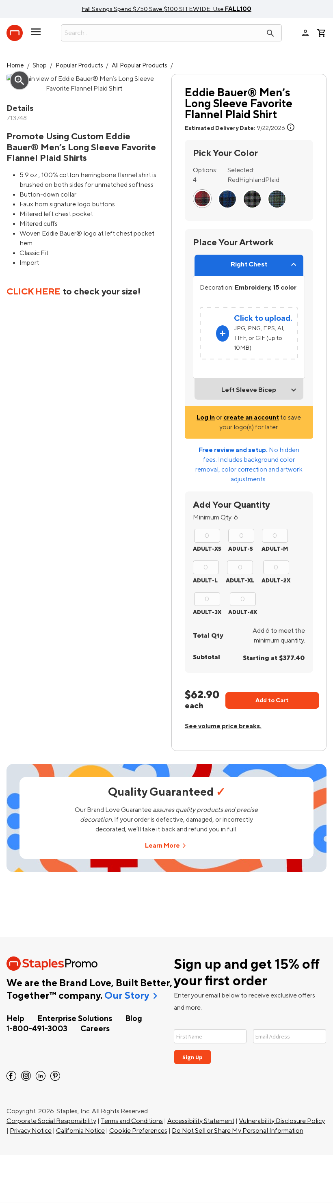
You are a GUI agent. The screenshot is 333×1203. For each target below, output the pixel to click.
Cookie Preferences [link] (138, 1130)
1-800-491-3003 (36, 1029)
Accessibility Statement (200, 1121)
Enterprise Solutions (74, 1019)
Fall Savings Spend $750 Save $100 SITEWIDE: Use (166, 9)
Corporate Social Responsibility (51, 1121)
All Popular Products (139, 65)
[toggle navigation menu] (36, 35)
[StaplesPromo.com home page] (14, 33)
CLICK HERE (33, 291)
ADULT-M (275, 549)
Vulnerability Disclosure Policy (282, 1121)
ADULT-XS (207, 549)
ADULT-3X (207, 612)
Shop (39, 65)
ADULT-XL (240, 581)
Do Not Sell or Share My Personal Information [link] (237, 1130)
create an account (251, 417)
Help (15, 1019)
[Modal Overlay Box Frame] (250, 1042)
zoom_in (19, 80)
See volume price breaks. (223, 726)
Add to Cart (272, 700)
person (305, 33)
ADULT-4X (242, 612)
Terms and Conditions (132, 1121)
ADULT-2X (276, 581)
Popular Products (79, 65)
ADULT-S (240, 549)
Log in (206, 417)
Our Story (126, 996)
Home (15, 65)
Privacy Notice (31, 1130)
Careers (95, 1029)
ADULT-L (205, 581)
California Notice (80, 1130)
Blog (133, 1019)
